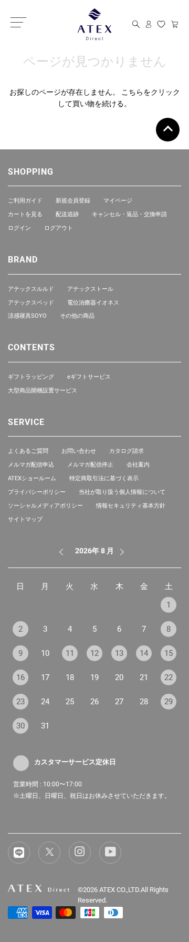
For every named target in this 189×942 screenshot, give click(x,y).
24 (45, 701)
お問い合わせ (78, 451)
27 (119, 701)
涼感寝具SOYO (27, 315)
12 (94, 653)
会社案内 (138, 464)
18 (70, 677)
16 (20, 677)
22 (168, 677)
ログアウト (58, 228)
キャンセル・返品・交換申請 (129, 214)
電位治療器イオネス (93, 302)
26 (94, 701)
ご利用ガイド (25, 200)
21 (144, 677)
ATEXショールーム (32, 478)
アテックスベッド (31, 302)
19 (94, 677)
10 (45, 653)
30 (20, 726)
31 (45, 726)
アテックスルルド (31, 289)
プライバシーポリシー (37, 492)
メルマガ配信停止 (90, 464)
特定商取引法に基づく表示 (104, 478)
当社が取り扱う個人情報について (122, 492)
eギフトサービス (89, 376)
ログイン (19, 228)
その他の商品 (77, 315)
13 (119, 653)
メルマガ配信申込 (31, 464)
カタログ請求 (126, 451)
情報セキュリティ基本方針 (130, 505)
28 (144, 701)
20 (119, 677)
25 (70, 701)
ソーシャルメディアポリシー (45, 505)
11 (70, 653)
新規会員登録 (73, 200)
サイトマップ (25, 519)
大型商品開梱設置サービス (42, 390)
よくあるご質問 (28, 451)
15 (168, 653)
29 (168, 701)
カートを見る (25, 214)
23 (20, 701)
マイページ (117, 200)
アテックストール (90, 289)
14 (144, 653)
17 (45, 677)
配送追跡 (67, 214)
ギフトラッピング (31, 376)
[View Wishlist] (161, 24)
